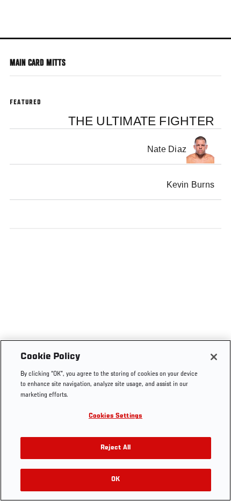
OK (115, 479)
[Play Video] (116, 38)
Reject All (115, 448)
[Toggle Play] (22, 45)
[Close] (214, 357)
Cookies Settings (115, 416)
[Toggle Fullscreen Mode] (209, 45)
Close (211, 58)
